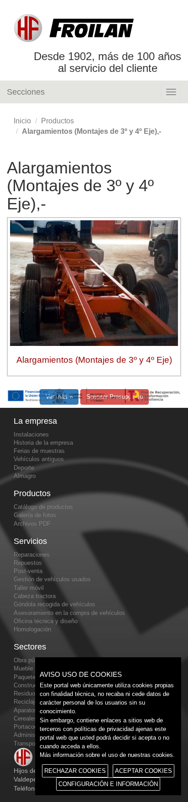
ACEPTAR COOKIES (143, 770)
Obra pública (30, 660)
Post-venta (28, 571)
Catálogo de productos (43, 506)
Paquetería (28, 677)
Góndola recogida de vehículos (54, 604)
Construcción (31, 685)
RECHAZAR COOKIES (75, 770)
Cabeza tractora (35, 596)
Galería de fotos (35, 515)
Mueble (23, 668)
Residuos (26, 693)
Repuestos (28, 562)
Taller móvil (29, 587)
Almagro (25, 475)
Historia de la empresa (43, 442)
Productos (57, 121)
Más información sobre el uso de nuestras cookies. (107, 754)
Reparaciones (32, 554)
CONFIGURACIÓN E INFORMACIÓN (108, 784)
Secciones (26, 91)
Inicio (22, 121)
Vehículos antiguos (39, 459)
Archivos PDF (32, 523)
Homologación (32, 629)
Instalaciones (31, 434)
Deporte (24, 467)
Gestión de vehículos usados (52, 579)
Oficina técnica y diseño (46, 621)
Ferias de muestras (39, 450)
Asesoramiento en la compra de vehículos (69, 612)
